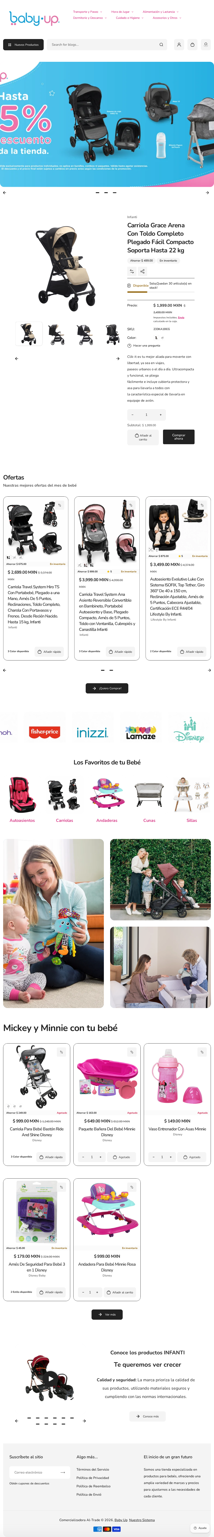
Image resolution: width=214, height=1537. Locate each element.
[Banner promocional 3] (160, 967)
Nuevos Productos (27, 45)
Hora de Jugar (120, 12)
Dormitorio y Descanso (88, 18)
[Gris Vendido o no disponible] (162, 337)
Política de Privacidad (92, 1478)
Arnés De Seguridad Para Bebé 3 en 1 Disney (37, 1267)
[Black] (91, 565)
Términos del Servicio (92, 1469)
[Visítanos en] (206, 44)
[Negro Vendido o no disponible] (8, 1106)
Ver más (110, 1315)
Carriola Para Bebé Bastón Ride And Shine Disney (37, 1132)
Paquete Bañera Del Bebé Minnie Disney (107, 1132)
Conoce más (151, 1416)
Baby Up (121, 1520)
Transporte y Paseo (85, 12)
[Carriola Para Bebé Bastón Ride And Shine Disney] (36, 1109)
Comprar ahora (178, 437)
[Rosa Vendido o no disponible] (20, 557)
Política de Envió (88, 1494)
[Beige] (156, 337)
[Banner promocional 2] (160, 879)
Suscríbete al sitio (26, 1457)
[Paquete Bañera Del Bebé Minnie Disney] (106, 1109)
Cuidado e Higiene (128, 18)
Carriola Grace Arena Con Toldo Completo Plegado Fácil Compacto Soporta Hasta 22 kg (160, 238)
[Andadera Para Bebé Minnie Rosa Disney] (106, 1244)
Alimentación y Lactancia (159, 12)
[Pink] (85, 565)
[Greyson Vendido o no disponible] (79, 565)
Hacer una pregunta (146, 346)
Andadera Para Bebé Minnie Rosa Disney (107, 1267)
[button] (28, 335)
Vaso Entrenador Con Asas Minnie (177, 1129)
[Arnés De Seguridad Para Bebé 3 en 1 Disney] (36, 1244)
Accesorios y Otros (165, 18)
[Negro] (8, 557)
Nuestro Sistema (142, 1520)
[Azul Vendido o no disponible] (14, 557)
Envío (181, 317)
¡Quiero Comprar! (110, 688)
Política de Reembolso (93, 1486)
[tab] (97, 192)
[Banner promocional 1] (53, 923)
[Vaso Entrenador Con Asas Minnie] (177, 1109)
